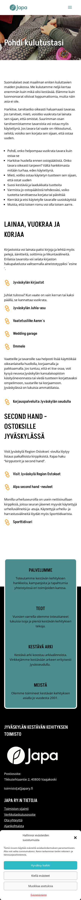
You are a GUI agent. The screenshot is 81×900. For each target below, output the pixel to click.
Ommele (19, 346)
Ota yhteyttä (13, 820)
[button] (75, 838)
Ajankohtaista (14, 826)
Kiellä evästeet (40, 875)
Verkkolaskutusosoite (20, 814)
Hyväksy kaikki (40, 865)
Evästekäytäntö (39, 894)
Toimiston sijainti (16, 808)
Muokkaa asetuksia (40, 886)
